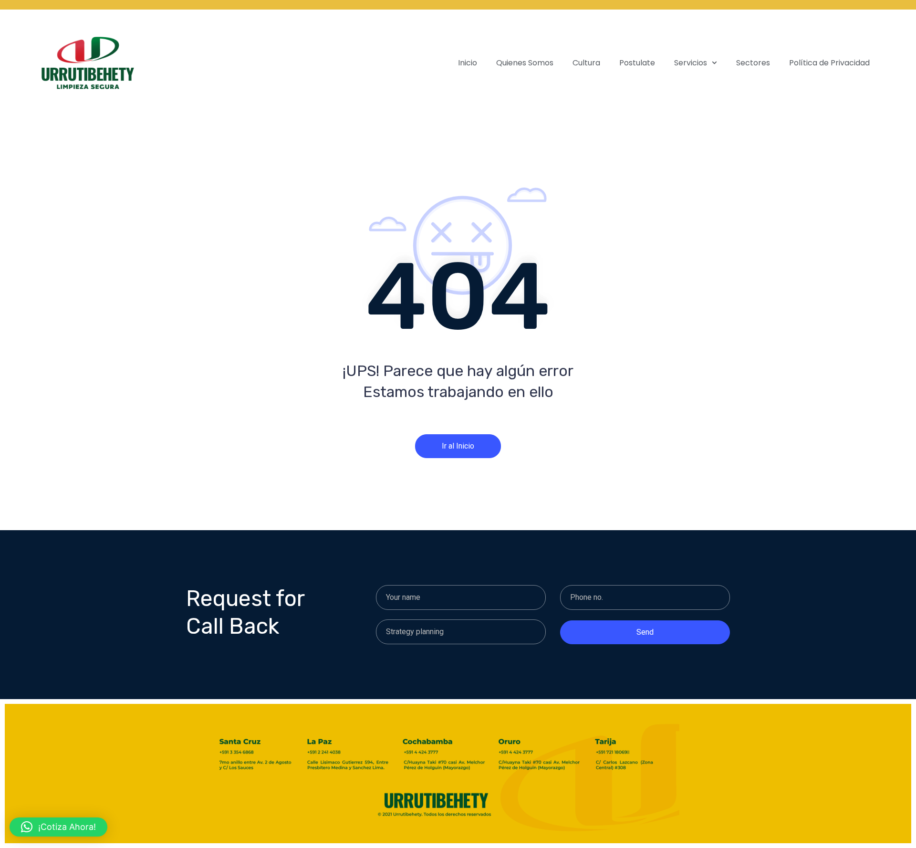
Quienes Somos (524, 62)
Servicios (690, 62)
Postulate (637, 62)
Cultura (586, 62)
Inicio (467, 62)
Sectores (753, 62)
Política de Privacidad (829, 62)
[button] (58, 827)
